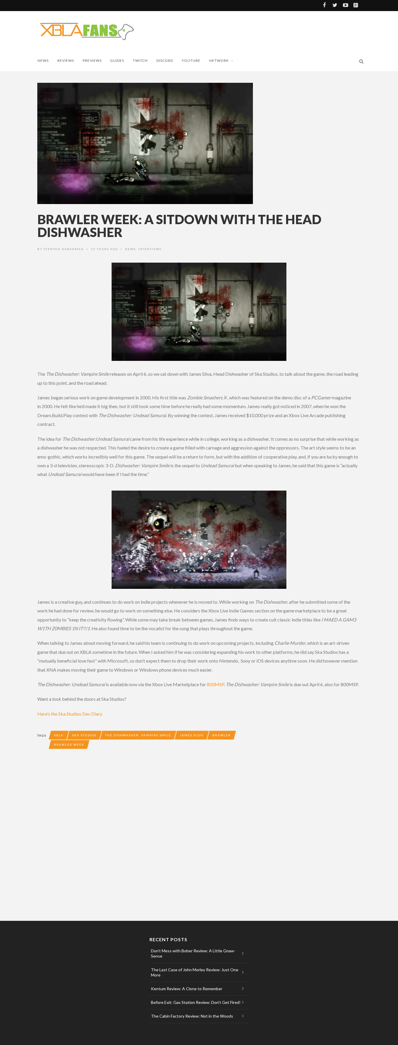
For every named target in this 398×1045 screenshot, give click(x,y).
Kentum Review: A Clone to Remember (186, 988)
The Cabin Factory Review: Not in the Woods (192, 1016)
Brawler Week (69, 744)
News (43, 60)
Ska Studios (84, 735)
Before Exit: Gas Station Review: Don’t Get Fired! (196, 1002)
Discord (164, 60)
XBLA (59, 735)
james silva (192, 735)
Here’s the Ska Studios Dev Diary (69, 713)
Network (219, 60)
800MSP (215, 684)
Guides (117, 60)
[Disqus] (153, 839)
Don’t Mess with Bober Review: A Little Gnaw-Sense (193, 953)
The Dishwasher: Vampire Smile (138, 735)
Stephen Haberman (64, 249)
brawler (221, 735)
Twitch (140, 60)
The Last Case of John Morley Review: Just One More (194, 972)
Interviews (149, 249)
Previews (92, 60)
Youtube (191, 60)
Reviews (65, 60)
